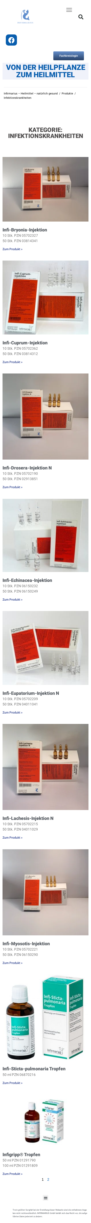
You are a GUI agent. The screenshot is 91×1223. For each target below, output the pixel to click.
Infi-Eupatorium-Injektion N (31, 693)
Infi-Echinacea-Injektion (27, 580)
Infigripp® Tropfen (21, 1154)
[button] (69, 10)
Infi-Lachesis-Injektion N (28, 818)
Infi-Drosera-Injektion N (27, 467)
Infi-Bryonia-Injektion (25, 229)
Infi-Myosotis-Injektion (26, 943)
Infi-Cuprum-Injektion (25, 342)
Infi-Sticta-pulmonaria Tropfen (34, 1068)
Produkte (67, 93)
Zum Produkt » (12, 249)
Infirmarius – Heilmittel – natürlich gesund (31, 93)
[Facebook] (11, 40)
